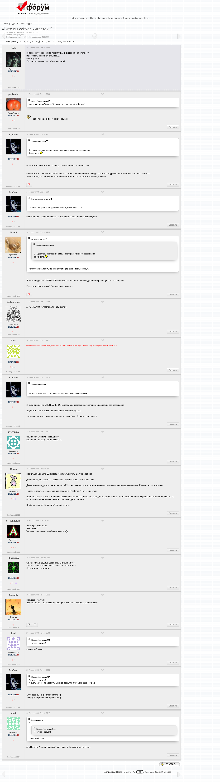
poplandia (13, 94)
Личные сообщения (132, 18)
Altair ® (34, 141)
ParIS (13, 48)
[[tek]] (29, 625)
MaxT (13, 713)
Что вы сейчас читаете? (27, 29)
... (52, 245)
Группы (101, 18)
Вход (146, 18)
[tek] (13, 633)
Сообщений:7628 (13, 589)
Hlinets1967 (13, 558)
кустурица (13, 432)
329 (64, 41)
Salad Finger (36, 101)
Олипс (13, 469)
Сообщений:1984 (13, 757)
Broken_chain (13, 302)
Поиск (93, 18)
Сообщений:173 (13, 129)
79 (37, 41)
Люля (13, 340)
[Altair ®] (29, 185)
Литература (26, 23)
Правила (83, 18)
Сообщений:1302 (13, 552)
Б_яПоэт (13, 134)
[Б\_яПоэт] (29, 294)
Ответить (173, 127)
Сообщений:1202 (13, 87)
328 (59, 41)
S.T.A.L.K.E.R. (13, 521)
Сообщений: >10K (13, 186)
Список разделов (10, 23)
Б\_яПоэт (35, 239)
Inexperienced (37, 199)
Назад (22, 41)
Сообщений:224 (13, 664)
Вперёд (70, 41)
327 (55, 41)
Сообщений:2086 (13, 515)
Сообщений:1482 (13, 296)
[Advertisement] (85, 75)
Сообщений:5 (13, 627)
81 (49, 41)
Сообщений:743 (13, 334)
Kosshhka (13, 595)
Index (73, 18)
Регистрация (114, 18)
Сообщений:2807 (13, 463)
